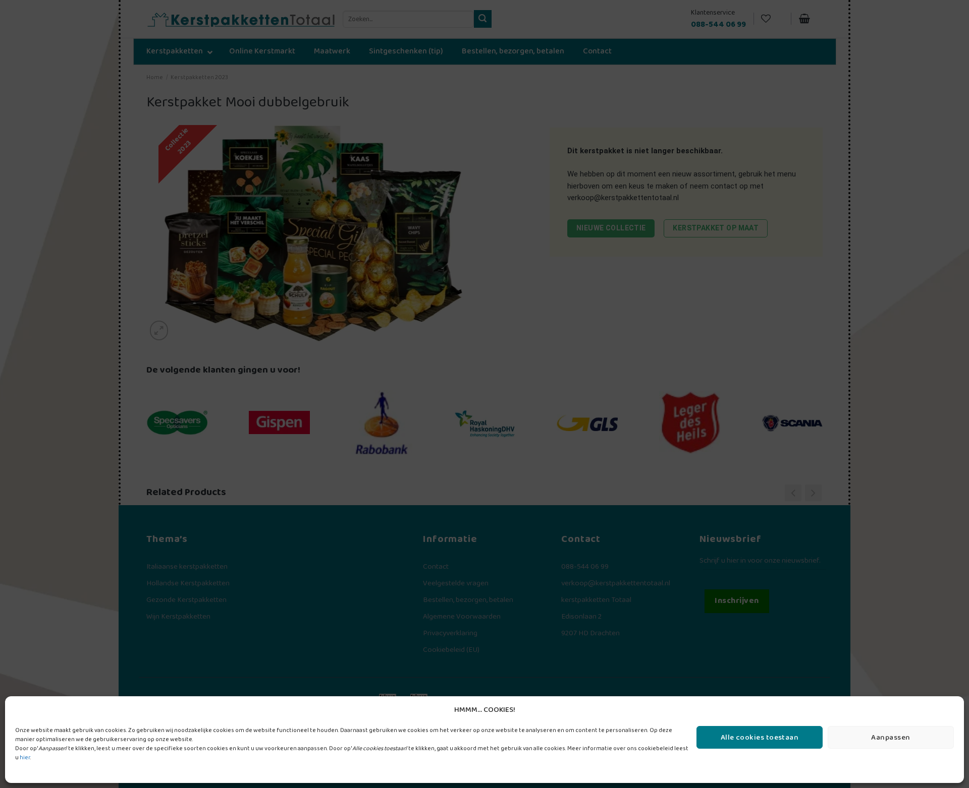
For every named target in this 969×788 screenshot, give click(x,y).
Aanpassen (890, 738)
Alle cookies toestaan (759, 738)
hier (25, 757)
